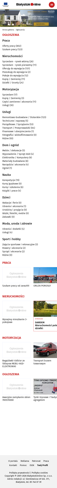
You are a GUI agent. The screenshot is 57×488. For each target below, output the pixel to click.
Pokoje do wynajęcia (13, 75)
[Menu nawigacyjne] (52, 5)
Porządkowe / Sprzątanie (15, 124)
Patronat (36, 461)
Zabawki (6, 216)
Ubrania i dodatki (11, 228)
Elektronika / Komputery (15, 157)
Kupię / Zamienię (11, 79)
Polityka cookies (40, 472)
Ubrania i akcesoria (12, 206)
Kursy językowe (10, 183)
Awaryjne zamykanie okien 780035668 (16, 398)
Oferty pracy (8, 45)
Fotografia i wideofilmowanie (17, 134)
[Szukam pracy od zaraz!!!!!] (16, 275)
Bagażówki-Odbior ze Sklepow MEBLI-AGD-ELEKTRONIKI (13, 363)
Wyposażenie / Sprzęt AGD (16, 154)
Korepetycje (8, 180)
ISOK (32, 465)
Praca (46, 461)
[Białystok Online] (28, 4)
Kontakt (13, 465)
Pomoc (23, 465)
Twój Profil (42, 465)
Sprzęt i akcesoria (11, 251)
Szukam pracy (9, 49)
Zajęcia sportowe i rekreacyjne (18, 244)
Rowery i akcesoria (12, 248)
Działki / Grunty (10, 82)
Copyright (9, 475)
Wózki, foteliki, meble (13, 213)
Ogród (5, 168)
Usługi (5, 105)
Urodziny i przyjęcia (12, 209)
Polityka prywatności (19, 472)
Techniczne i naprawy (13, 120)
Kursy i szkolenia (11, 187)
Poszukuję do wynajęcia (14, 72)
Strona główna (8, 30)
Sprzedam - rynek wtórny (15, 61)
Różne (5, 138)
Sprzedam (7, 94)
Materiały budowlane (13, 161)
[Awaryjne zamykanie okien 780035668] (16, 387)
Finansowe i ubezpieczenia (16, 131)
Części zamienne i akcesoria (17, 101)
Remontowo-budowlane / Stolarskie (21, 117)
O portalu (13, 461)
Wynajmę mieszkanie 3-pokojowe (14, 321)
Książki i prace (10, 190)
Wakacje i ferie (10, 202)
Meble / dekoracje (12, 150)
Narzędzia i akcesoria (13, 164)
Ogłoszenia (20, 30)
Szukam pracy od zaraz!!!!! (15, 285)
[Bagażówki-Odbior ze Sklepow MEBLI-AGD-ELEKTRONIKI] (16, 350)
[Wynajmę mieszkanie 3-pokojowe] (16, 309)
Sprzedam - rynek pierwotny (17, 65)
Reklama (25, 461)
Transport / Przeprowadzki (16, 127)
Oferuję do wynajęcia (13, 68)
